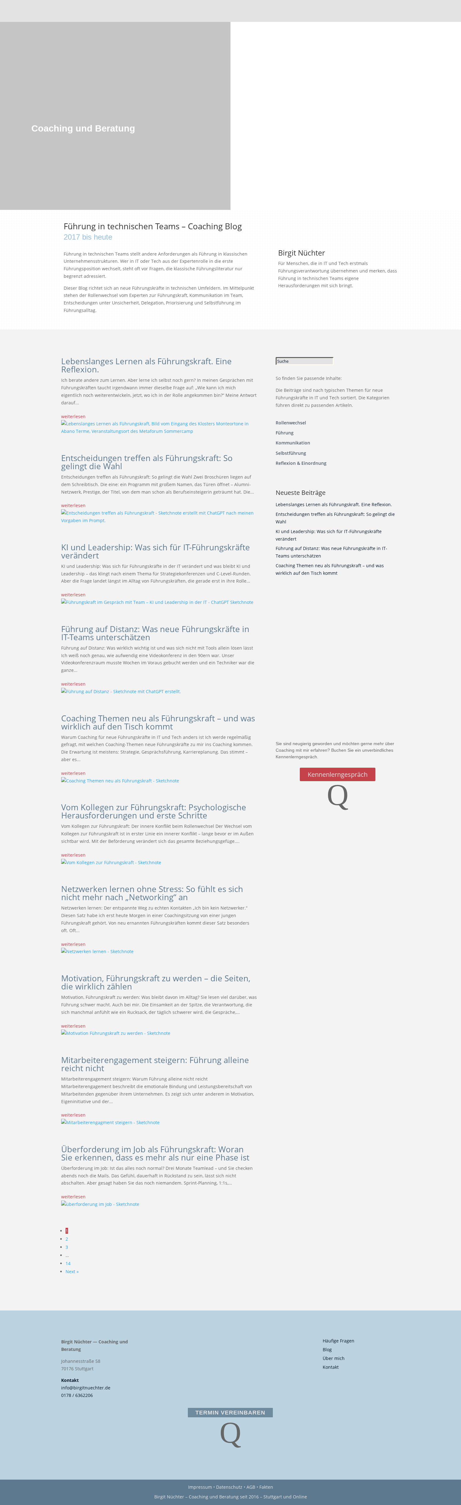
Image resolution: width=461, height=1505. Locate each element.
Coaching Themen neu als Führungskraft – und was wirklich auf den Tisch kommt (158, 722)
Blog (327, 1349)
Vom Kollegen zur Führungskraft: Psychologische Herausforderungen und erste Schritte (153, 811)
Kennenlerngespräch (338, 774)
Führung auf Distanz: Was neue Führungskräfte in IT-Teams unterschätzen (155, 633)
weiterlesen (73, 416)
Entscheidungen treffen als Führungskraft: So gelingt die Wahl (147, 462)
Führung (285, 433)
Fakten (266, 1487)
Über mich (334, 1358)
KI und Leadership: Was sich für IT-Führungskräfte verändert (155, 551)
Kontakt (70, 1380)
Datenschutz (229, 1487)
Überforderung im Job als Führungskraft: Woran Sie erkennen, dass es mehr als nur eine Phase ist (155, 1153)
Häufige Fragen (338, 1341)
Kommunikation (293, 443)
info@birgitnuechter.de (85, 1388)
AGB (250, 1487)
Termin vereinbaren (230, 1412)
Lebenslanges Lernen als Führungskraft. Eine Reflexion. (146, 365)
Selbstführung (291, 453)
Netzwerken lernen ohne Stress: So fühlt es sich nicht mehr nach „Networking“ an (152, 893)
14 (68, 1263)
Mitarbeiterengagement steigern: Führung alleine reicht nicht (155, 1064)
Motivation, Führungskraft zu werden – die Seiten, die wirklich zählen (155, 982)
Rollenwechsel (291, 423)
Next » (72, 1271)
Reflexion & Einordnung (301, 463)
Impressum (200, 1487)
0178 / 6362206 (77, 1395)
